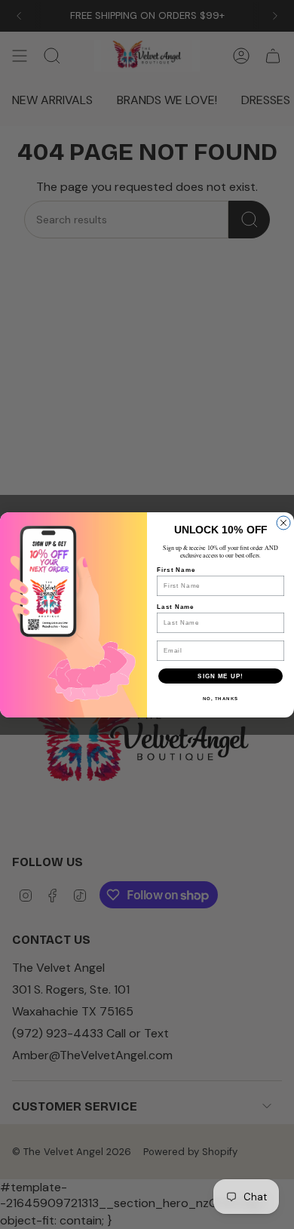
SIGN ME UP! (220, 675)
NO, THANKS (221, 698)
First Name (176, 570)
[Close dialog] (283, 523)
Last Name (175, 607)
